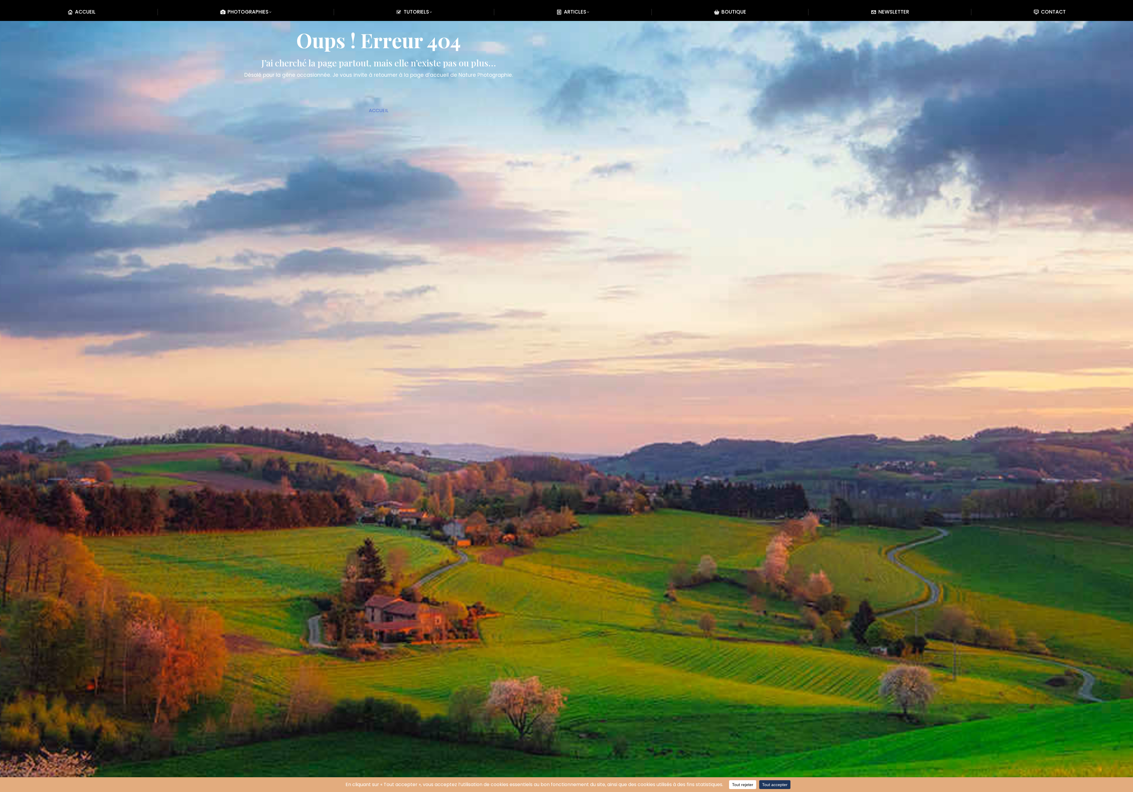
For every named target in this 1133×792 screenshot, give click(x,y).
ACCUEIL (378, 110)
